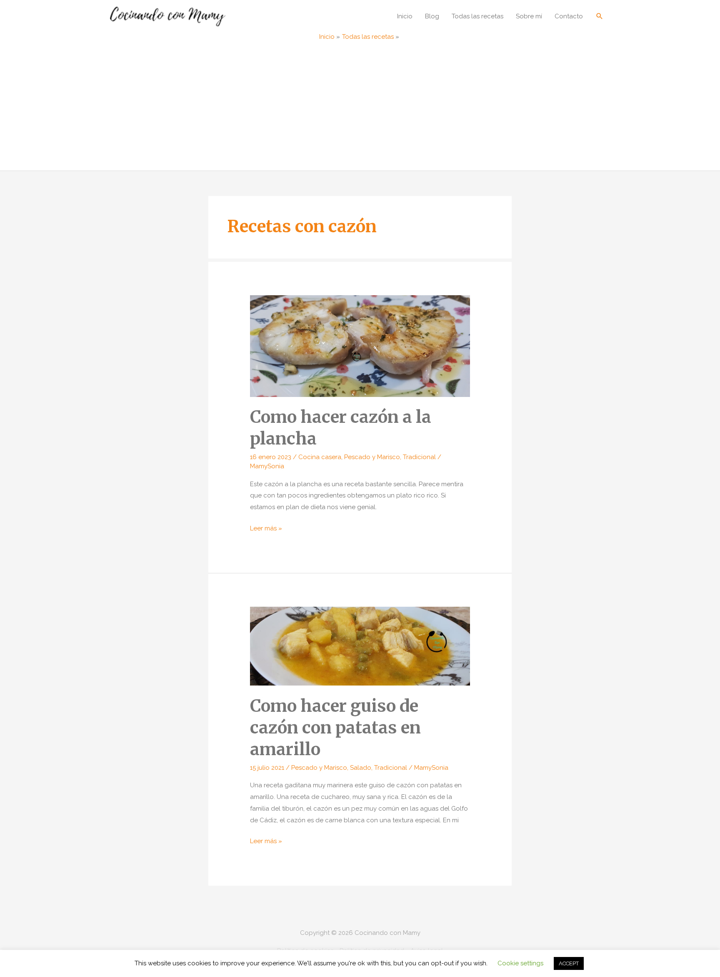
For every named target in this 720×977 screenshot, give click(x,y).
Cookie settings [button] (520, 963)
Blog (432, 16)
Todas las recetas (477, 16)
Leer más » (266, 529)
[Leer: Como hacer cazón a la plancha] (360, 345)
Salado (360, 767)
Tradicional (419, 457)
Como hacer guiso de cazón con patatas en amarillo (335, 728)
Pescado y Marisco (372, 457)
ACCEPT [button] (569, 963)
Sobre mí (529, 16)
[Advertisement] (360, 108)
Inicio (404, 16)
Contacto (569, 16)
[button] (599, 16)
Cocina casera (319, 457)
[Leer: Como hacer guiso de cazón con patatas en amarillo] (360, 645)
